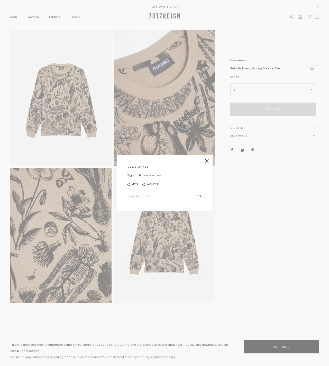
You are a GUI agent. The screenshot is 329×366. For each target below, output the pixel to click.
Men (135, 184)
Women (152, 184)
